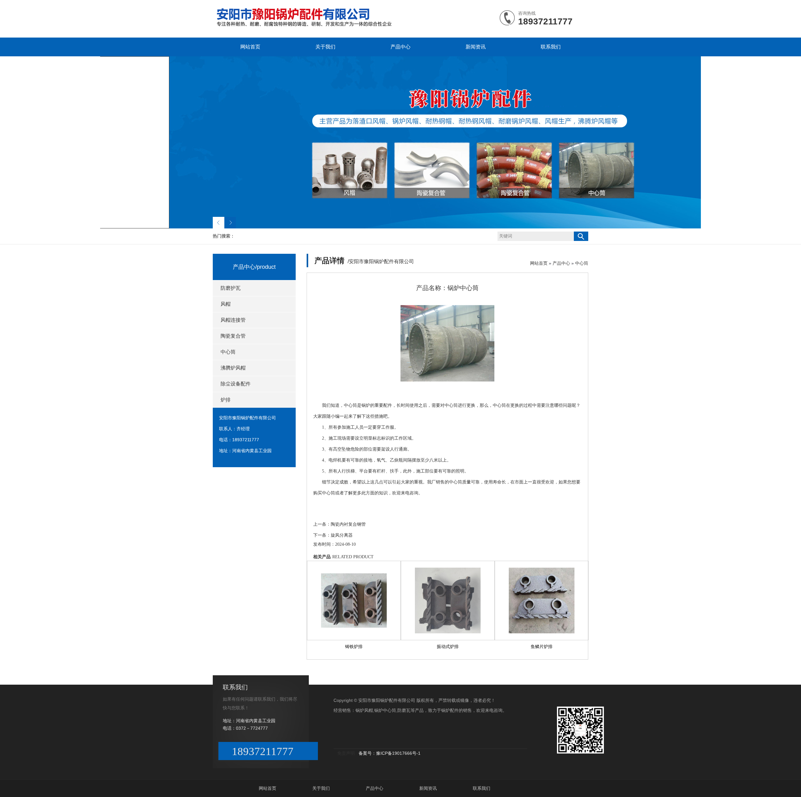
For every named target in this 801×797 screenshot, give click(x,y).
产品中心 (400, 46)
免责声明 (346, 753)
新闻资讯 (476, 46)
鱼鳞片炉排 (542, 646)
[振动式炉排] (448, 600)
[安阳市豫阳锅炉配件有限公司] (311, 26)
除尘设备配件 (236, 383)
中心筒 (228, 352)
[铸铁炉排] (354, 600)
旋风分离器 (342, 535)
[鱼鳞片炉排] (542, 600)
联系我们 (551, 46)
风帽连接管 (233, 320)
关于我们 (325, 46)
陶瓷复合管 (233, 336)
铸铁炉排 (354, 646)
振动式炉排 (448, 646)
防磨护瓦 (231, 288)
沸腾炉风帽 (233, 367)
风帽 (226, 304)
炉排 (226, 399)
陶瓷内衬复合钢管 (348, 524)
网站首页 (250, 46)
